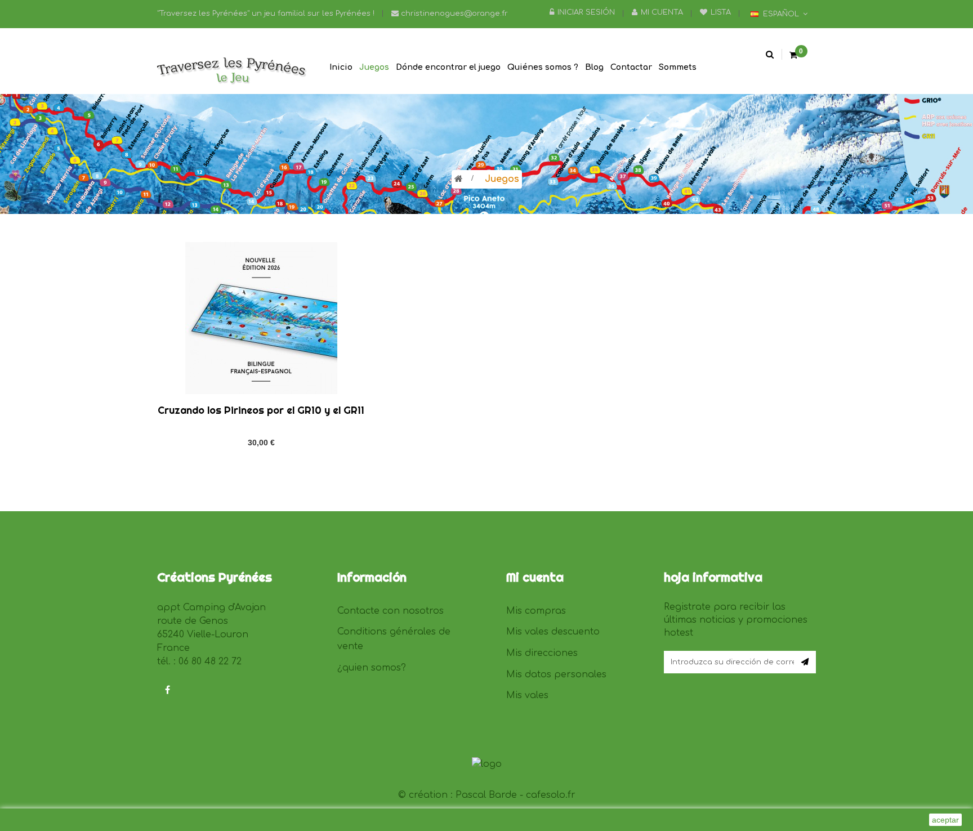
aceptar (945, 819)
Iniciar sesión (586, 12)
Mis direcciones (542, 653)
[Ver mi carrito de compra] (793, 56)
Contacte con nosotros (390, 611)
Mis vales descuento (553, 632)
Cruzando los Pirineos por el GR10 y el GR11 (261, 410)
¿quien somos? (371, 668)
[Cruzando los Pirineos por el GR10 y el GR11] (261, 318)
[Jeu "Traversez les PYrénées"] (233, 71)
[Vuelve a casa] (458, 179)
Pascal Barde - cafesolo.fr (515, 795)
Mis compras (536, 611)
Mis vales (527, 695)
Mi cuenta (662, 12)
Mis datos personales (556, 674)
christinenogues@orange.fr (453, 13)
